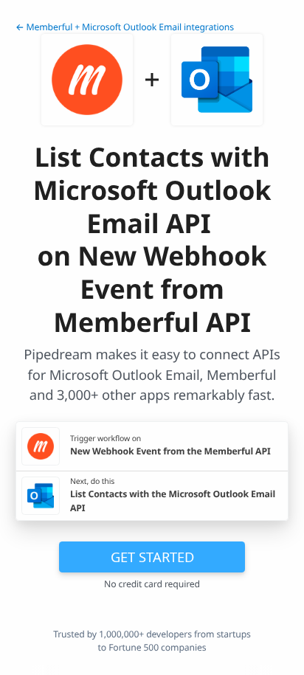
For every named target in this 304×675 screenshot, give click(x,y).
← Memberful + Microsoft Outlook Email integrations (124, 27)
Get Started (152, 556)
